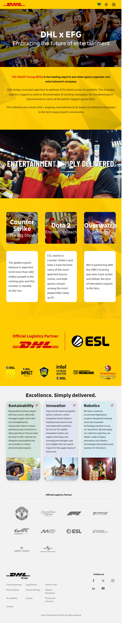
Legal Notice (31, 584)
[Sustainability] (98, 4)
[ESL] (74, 531)
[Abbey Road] (22, 549)
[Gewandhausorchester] (48, 513)
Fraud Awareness (14, 584)
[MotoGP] (48, 531)
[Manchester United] (22, 513)
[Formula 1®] (74, 513)
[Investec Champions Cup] (100, 531)
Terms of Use (51, 584)
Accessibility (11, 598)
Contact (9, 606)
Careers (29, 598)
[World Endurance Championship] (22, 531)
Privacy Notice (12, 589)
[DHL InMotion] (14, 4)
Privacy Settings (33, 589)
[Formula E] (100, 513)
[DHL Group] (18, 577)
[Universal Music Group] (48, 549)
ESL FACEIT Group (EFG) (27, 77)
